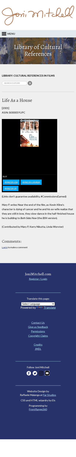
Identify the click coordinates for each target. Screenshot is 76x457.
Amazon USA (11, 182)
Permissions (38, 331)
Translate (50, 307)
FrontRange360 (38, 409)
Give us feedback (38, 326)
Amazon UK (11, 188)
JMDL (38, 348)
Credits (38, 344)
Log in (5, 247)
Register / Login (38, 278)
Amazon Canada (31, 182)
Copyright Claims (38, 335)
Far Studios (49, 394)
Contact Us (38, 322)
